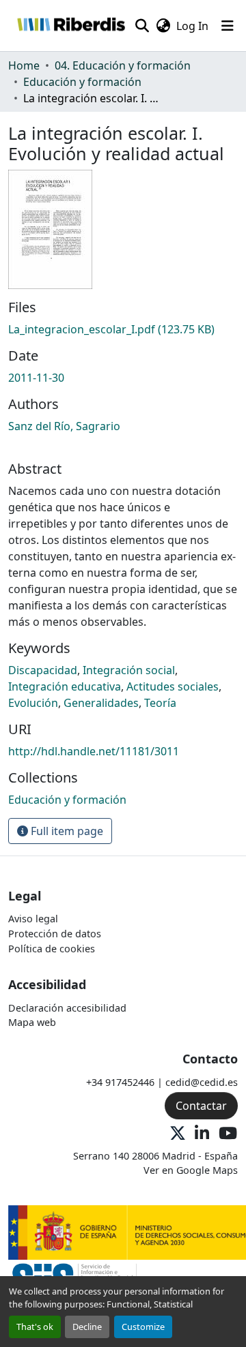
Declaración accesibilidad (67, 1007)
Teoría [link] (160, 702)
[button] (70, 25)
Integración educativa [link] (64, 686)
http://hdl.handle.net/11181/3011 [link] (93, 751)
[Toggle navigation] (227, 26)
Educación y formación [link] (82, 81)
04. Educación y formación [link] (123, 65)
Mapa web (32, 1022)
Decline (87, 1326)
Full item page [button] (65, 830)
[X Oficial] (177, 1134)
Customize (143, 1326)
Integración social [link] (129, 670)
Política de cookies (51, 948)
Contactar (201, 1105)
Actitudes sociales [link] (172, 686)
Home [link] (24, 65)
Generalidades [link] (101, 702)
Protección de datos (54, 933)
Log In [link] (192, 25)
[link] (123, 329)
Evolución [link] (33, 702)
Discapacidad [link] (42, 670)
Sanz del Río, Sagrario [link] (64, 426)
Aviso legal (33, 918)
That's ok (34, 1326)
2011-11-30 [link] (36, 377)
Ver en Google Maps (191, 1170)
